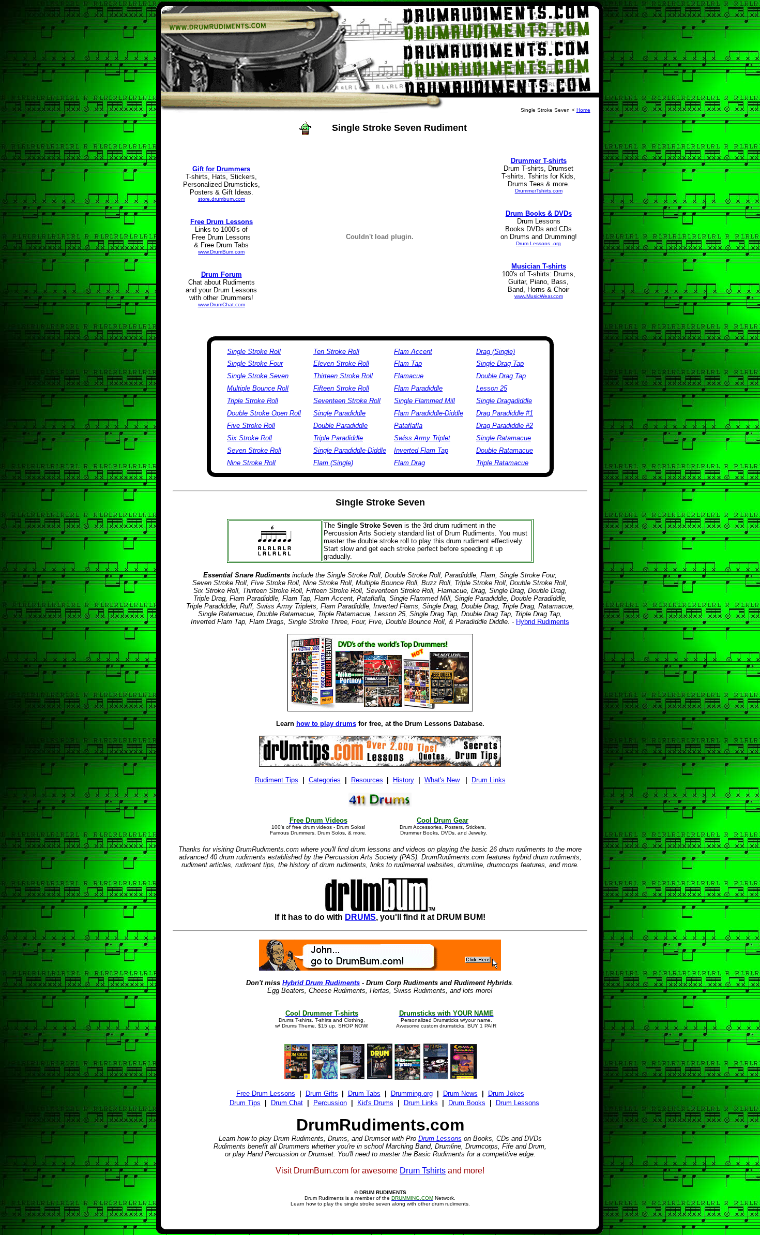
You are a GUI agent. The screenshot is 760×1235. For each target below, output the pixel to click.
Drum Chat (287, 1103)
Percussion (330, 1103)
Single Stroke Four (255, 363)
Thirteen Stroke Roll (343, 376)
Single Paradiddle (339, 413)
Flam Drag (409, 463)
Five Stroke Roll (251, 425)
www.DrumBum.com (221, 252)
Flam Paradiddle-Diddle (428, 413)
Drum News (460, 1093)
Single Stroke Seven (257, 376)
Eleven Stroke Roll (341, 363)
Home (583, 110)
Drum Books (466, 1103)
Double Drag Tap (501, 376)
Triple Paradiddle (338, 438)
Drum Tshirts (423, 1170)
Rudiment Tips (276, 780)
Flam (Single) (333, 463)
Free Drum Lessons (265, 1093)
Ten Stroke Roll (336, 351)
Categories (325, 780)
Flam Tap (408, 363)
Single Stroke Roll (254, 351)
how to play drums (326, 723)
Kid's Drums (375, 1103)
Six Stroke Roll (249, 438)
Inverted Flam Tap (421, 450)
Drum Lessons (517, 1103)
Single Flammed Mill (424, 401)
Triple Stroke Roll (252, 401)
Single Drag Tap (500, 363)
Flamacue (408, 376)
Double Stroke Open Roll (264, 413)
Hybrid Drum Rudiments (321, 983)
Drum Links (421, 1103)
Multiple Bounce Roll (257, 388)
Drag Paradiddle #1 (504, 413)
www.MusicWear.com (538, 296)
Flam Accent (413, 351)
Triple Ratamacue (502, 463)
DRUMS (360, 917)
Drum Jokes (506, 1093)
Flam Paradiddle (418, 388)
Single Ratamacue (503, 438)
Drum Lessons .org (538, 243)
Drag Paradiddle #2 (504, 425)
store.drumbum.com (221, 199)
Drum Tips (245, 1103)
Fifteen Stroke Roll (341, 388)
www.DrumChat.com (221, 304)
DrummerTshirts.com (539, 191)
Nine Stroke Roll (251, 463)
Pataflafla (408, 425)
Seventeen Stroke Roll (347, 401)
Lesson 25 (491, 388)
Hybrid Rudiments (542, 622)
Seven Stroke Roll (254, 450)
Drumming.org (412, 1093)
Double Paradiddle (340, 425)
